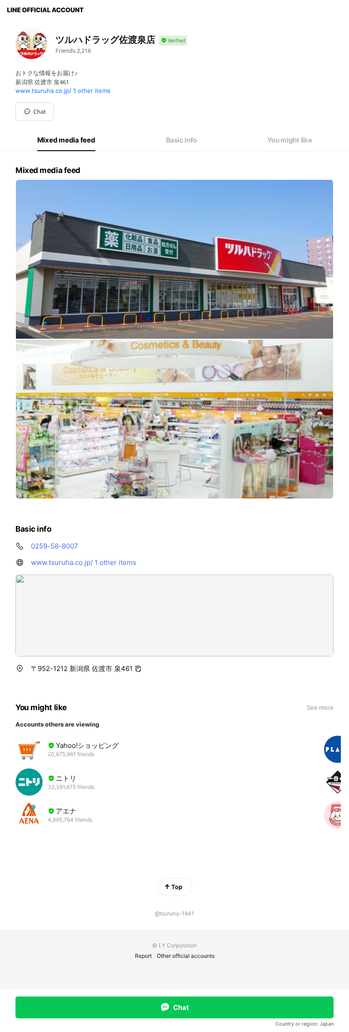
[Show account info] (173, 41)
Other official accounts (185, 955)
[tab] (66, 140)
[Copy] (138, 668)
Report (143, 955)
